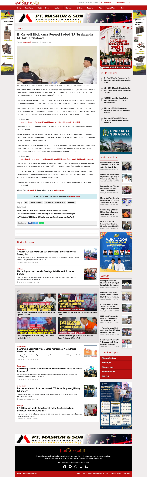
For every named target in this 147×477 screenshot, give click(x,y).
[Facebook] (30, 222)
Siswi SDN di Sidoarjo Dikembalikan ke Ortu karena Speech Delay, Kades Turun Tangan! (117, 90)
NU (26, 202)
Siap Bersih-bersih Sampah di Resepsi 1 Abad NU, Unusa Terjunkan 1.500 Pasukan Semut (57, 159)
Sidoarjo (20, 405)
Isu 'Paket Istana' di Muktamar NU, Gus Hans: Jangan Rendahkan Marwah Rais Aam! (45, 217)
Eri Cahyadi (49, 202)
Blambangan (21, 249)
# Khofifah (105, 376)
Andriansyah (59, 190)
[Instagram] (75, 468)
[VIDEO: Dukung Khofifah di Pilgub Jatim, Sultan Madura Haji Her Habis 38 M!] (36, 325)
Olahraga (20, 269)
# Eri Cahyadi (106, 363)
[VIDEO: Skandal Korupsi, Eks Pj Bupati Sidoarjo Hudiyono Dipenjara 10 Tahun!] (36, 302)
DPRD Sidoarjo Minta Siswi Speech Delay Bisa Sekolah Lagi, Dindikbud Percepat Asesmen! (45, 409)
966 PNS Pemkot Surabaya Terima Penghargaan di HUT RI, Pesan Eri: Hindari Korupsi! (46, 213)
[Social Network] (129, 2)
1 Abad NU (32, 190)
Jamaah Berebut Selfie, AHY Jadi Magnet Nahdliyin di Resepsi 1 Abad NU (50, 122)
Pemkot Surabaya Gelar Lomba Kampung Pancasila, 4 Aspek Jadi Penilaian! (42, 210)
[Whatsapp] (41, 222)
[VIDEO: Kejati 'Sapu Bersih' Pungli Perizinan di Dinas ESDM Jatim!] (77, 302)
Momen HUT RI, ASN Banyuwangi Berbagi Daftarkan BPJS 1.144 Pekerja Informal (117, 110)
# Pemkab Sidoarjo (108, 372)
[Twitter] (35, 222)
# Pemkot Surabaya (109, 358)
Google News (74, 196)
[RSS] (86, 468)
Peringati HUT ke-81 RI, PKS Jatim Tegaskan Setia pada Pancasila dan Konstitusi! (116, 120)
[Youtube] (81, 468)
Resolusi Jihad (60, 202)
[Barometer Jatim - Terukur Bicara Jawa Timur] (27, 2)
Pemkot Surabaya (36, 202)
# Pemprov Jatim (108, 367)
